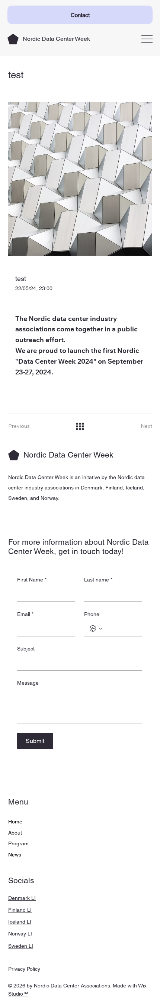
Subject (26, 649)
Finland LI (20, 910)
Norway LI (20, 934)
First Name (32, 580)
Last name (98, 580)
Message (28, 683)
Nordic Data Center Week (56, 38)
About (15, 833)
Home (15, 822)
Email (25, 614)
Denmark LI (22, 898)
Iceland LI (19, 922)
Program (18, 843)
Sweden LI (20, 946)
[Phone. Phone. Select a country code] (96, 628)
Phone (91, 614)
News (14, 855)
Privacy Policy (24, 969)
